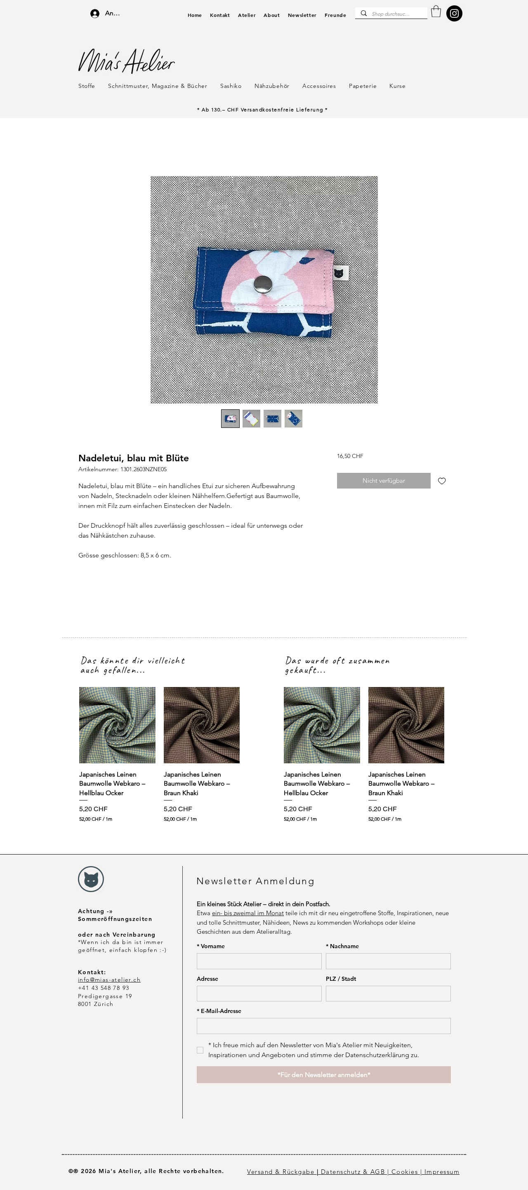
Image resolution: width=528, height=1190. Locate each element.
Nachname (342, 946)
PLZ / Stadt (341, 978)
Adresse (207, 978)
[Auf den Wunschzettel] (442, 481)
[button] (436, 11)
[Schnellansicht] (117, 725)
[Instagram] (454, 13)
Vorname (211, 946)
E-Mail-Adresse (219, 1011)
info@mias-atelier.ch (109, 979)
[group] (159, 755)
